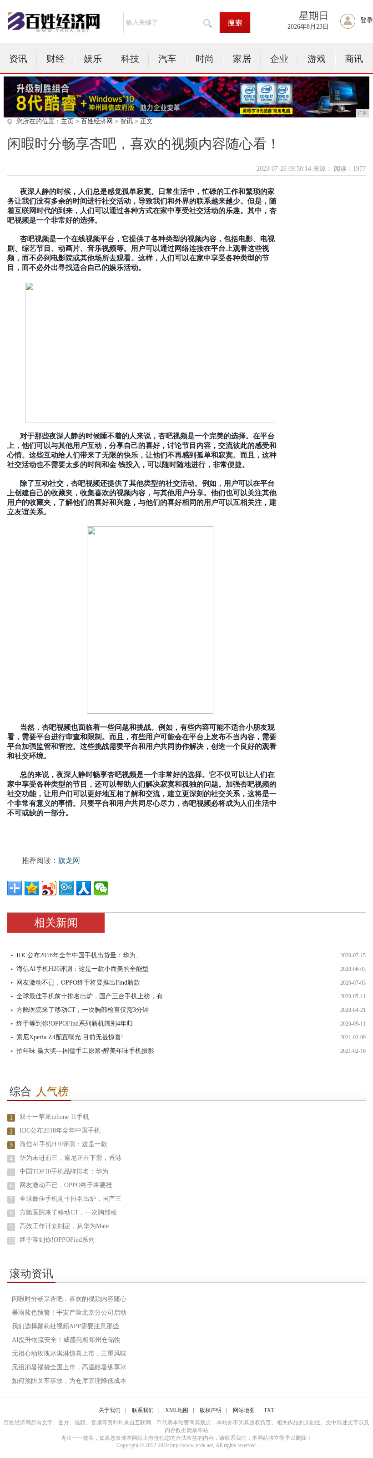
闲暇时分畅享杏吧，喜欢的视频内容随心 (69, 1298)
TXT (269, 1410)
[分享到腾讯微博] (66, 888)
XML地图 (176, 1410)
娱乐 (93, 59)
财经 (55, 59)
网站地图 (244, 1410)
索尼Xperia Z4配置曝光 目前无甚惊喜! (69, 1037)
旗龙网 (69, 860)
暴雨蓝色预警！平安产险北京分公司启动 (69, 1312)
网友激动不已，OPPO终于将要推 (66, 1185)
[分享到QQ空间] (32, 888)
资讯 (18, 59)
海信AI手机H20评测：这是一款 (63, 1144)
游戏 (316, 59)
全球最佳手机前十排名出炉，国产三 (70, 1198)
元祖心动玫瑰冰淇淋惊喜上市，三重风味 (69, 1353)
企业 (279, 59)
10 (11, 1240)
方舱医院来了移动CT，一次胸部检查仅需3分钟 (82, 1009)
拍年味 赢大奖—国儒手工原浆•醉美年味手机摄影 (85, 1050)
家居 (242, 59)
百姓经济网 (97, 121)
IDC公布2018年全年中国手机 (60, 1130)
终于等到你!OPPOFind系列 (57, 1239)
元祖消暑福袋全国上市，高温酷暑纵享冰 (69, 1367)
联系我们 (143, 1410)
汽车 (167, 59)
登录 (366, 20)
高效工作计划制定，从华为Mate (64, 1226)
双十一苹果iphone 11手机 (54, 1116)
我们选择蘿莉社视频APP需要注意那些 (65, 1326)
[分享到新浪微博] (49, 888)
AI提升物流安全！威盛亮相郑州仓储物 (66, 1339)
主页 (67, 121)
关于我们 (110, 1410)
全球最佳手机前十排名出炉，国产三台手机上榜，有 (89, 996)
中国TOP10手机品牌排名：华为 (64, 1171)
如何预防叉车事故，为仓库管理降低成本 (69, 1380)
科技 (130, 59)
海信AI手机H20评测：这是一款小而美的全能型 (82, 968)
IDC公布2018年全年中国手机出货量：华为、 (79, 955)
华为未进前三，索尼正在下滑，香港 (70, 1157)
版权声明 (211, 1410)
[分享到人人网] (83, 888)
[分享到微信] (101, 888)
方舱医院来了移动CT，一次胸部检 (68, 1212)
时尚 (205, 59)
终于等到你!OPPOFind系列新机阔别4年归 (74, 1023)
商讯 (354, 59)
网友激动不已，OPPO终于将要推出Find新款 (78, 982)
